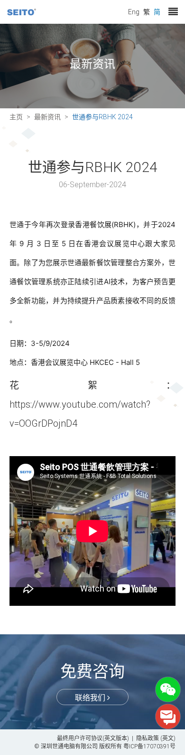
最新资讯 (47, 116)
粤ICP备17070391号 (149, 746)
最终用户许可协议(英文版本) (93, 738)
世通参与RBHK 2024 (102, 116)
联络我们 (91, 697)
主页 (16, 116)
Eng (133, 11)
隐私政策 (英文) (156, 738)
